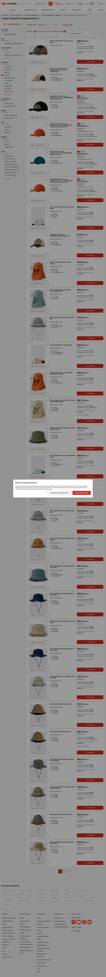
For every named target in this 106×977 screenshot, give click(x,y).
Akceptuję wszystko (81, 493)
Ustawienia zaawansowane (59, 493)
